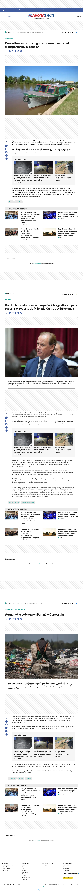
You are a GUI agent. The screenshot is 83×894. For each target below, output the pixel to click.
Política (43, 10)
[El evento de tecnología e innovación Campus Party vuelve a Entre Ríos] (49, 215)
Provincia (14, 10)
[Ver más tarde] (6, 51)
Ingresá (78, 16)
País (19, 10)
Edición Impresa (58, 10)
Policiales (37, 10)
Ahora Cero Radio (68, 10)
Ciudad (8, 10)
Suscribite (67, 878)
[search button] (3, 10)
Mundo (24, 10)
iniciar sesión (37, 263)
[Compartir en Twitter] (15, 51)
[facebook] (13, 51)
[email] (18, 51)
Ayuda (50, 886)
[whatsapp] (10, 51)
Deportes (30, 10)
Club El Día (78, 10)
